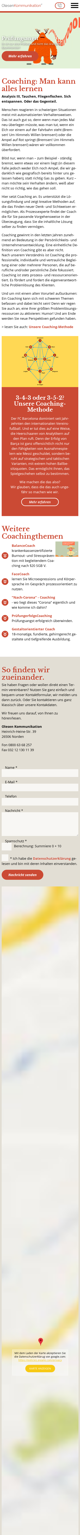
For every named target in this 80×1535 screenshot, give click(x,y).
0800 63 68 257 (60, 5)
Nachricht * (14, 810)
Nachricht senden (22, 875)
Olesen (21, 5)
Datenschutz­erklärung (52, 858)
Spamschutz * (16, 841)
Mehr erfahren (20, 56)
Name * (11, 767)
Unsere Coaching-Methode (51, 327)
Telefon (11, 796)
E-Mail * (11, 782)
